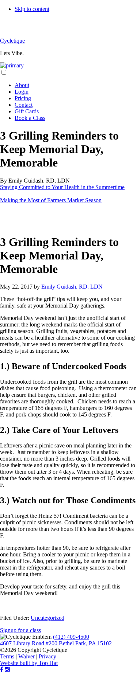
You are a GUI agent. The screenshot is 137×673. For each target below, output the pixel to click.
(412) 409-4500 (71, 637)
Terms (7, 656)
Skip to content (32, 9)
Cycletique (12, 41)
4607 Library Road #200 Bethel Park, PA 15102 (56, 643)
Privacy (47, 656)
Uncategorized (47, 618)
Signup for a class (20, 630)
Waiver (26, 656)
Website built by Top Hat (29, 663)
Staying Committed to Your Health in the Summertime (62, 187)
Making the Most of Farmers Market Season (51, 200)
